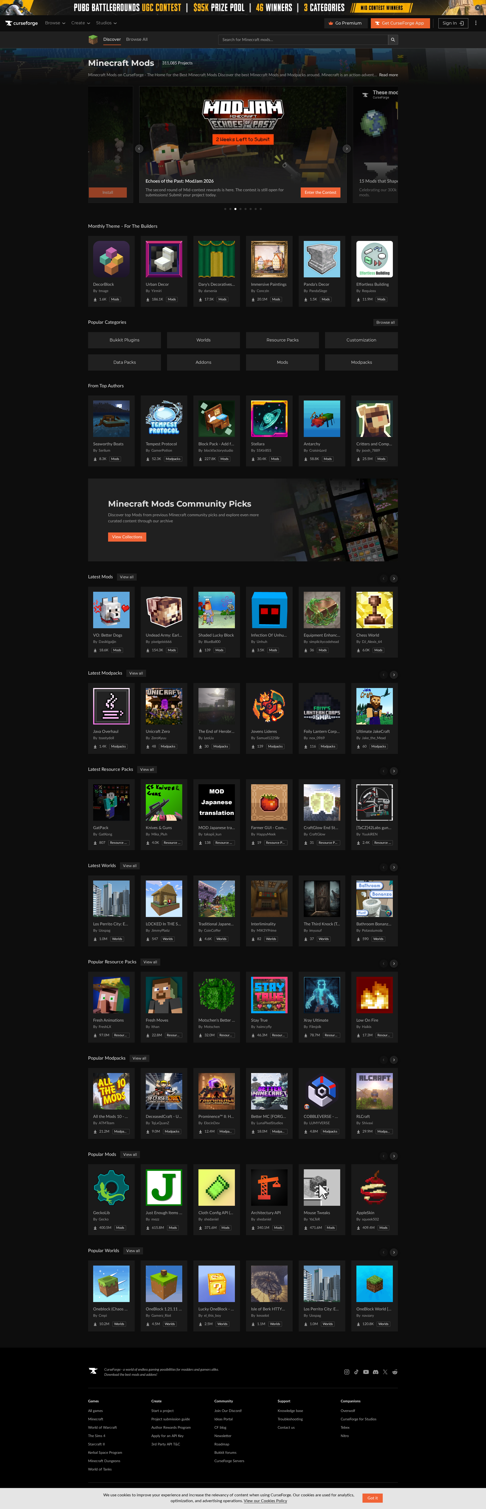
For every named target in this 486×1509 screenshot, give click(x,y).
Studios (104, 23)
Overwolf (348, 1411)
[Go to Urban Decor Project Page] (164, 271)
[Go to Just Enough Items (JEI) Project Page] (164, 1199)
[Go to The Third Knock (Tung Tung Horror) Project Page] (322, 910)
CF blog (220, 1427)
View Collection (307, 192)
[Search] (393, 40)
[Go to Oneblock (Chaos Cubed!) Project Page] (111, 1295)
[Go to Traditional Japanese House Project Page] (216, 910)
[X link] (385, 1372)
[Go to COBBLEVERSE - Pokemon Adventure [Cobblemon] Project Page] (322, 1103)
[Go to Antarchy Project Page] (322, 430)
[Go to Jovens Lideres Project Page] (269, 718)
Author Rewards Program (171, 1427)
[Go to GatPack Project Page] (111, 814)
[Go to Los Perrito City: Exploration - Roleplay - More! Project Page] (111, 910)
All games (95, 1411)
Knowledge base (290, 1411)
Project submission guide (170, 1419)
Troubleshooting (290, 1419)
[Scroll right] (394, 579)
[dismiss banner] (478, 8)
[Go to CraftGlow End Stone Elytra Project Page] (322, 814)
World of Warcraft (102, 1427)
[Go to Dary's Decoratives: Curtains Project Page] (216, 271)
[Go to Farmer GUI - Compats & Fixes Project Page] (269, 814)
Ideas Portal (223, 1419)
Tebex (345, 1427)
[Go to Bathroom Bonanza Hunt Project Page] (374, 910)
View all (127, 577)
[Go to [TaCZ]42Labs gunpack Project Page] (374, 814)
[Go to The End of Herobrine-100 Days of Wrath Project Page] (216, 718)
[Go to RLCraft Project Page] (374, 1103)
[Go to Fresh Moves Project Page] (164, 1007)
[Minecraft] (93, 40)
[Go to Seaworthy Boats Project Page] (111, 430)
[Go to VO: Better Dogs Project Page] (111, 622)
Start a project (162, 1411)
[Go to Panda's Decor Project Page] (322, 271)
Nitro (345, 1436)
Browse (52, 23)
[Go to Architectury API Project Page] (269, 1199)
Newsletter (222, 1436)
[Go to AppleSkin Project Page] (374, 1199)
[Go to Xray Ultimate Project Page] (322, 1007)
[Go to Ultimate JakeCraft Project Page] (374, 718)
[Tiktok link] (356, 1372)
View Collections (127, 537)
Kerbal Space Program (105, 1453)
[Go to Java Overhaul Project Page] (111, 718)
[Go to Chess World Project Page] (374, 622)
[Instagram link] (347, 1372)
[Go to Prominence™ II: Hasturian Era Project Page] (216, 1103)
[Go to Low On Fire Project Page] (374, 1007)
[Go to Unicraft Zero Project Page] (164, 718)
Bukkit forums (225, 1453)
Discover (112, 39)
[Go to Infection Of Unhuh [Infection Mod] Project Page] (269, 622)
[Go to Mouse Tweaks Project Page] (322, 1199)
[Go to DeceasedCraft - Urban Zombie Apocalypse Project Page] (164, 1103)
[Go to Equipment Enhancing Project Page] (322, 622)
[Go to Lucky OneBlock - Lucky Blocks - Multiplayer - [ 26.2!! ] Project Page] (216, 1295)
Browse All (137, 39)
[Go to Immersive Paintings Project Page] (269, 271)
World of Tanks (100, 1469)
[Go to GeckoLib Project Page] (111, 1199)
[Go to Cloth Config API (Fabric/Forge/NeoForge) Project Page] (216, 1199)
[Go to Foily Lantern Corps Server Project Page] (322, 718)
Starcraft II (96, 1444)
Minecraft (95, 1419)
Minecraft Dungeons (104, 1461)
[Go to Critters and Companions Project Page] (374, 430)
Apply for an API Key (167, 1436)
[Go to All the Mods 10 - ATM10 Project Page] (111, 1103)
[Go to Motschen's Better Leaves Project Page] (216, 1007)
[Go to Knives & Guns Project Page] (164, 814)
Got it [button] (373, 1498)
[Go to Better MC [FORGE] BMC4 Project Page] (269, 1103)
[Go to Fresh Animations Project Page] (111, 1007)
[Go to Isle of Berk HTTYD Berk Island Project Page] (269, 1295)
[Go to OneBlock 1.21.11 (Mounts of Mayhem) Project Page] (164, 1295)
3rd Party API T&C (165, 1444)
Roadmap (221, 1444)
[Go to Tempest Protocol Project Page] (164, 430)
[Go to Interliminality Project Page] (269, 910)
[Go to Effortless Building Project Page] (374, 271)
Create (78, 23)
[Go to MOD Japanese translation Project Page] (216, 814)
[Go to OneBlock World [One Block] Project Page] (374, 1295)
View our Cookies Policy (265, 1501)
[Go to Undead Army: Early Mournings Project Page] (164, 622)
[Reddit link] (395, 1372)
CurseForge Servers (229, 1461)
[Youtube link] (366, 1372)
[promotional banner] (243, 7)
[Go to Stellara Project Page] (269, 430)
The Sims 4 (96, 1436)
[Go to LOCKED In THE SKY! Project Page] (164, 910)
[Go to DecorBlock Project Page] (111, 271)
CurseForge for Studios (358, 1419)
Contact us (286, 1427)
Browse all (385, 322)
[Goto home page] (22, 23)
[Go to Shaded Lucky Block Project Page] (216, 622)
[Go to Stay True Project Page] (269, 1007)
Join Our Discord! (228, 1411)
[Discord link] (376, 1372)
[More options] (476, 23)
